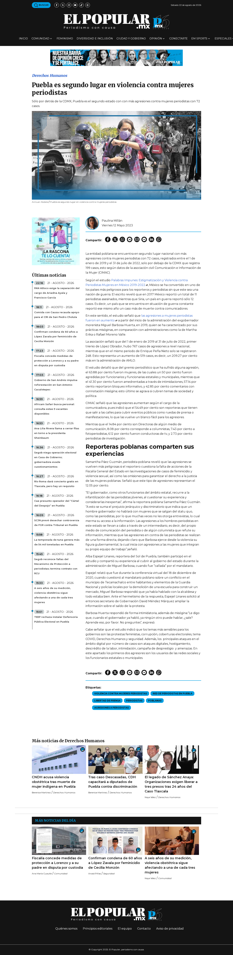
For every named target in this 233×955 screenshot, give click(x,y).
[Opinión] (116, 57)
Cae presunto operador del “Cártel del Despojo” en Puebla (56, 503)
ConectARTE (178, 38)
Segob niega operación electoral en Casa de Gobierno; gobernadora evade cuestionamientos (55, 459)
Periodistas (134, 700)
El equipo (125, 928)
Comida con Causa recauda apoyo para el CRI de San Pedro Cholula (56, 314)
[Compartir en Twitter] (115, 239)
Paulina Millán (112, 220)
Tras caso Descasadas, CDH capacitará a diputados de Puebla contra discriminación (112, 782)
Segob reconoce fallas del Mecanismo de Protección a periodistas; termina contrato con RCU (55, 566)
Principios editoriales (97, 928)
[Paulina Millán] (92, 223)
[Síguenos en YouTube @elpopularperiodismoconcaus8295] (75, 5)
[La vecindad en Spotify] (56, 241)
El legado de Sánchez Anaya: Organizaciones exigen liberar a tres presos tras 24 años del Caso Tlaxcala (171, 784)
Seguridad (108, 873)
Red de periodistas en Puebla (172, 693)
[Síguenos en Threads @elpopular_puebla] (87, 5)
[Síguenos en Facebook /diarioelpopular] (56, 5)
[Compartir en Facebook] (108, 239)
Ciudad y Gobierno (131, 38)
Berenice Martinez (41, 792)
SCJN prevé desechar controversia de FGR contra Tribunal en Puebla (56, 522)
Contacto (144, 928)
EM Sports (199, 38)
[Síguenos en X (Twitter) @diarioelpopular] (62, 5)
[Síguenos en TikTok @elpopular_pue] (81, 5)
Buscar (43, 5)
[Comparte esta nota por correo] (137, 239)
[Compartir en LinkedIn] (151, 239)
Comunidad (40, 38)
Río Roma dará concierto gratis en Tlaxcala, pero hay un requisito (56, 484)
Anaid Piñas (94, 873)
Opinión (155, 38)
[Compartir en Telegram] (130, 239)
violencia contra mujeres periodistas (120, 693)
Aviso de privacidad (170, 928)
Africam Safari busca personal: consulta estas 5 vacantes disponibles (54, 409)
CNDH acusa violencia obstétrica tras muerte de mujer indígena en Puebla (54, 782)
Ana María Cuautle (42, 873)
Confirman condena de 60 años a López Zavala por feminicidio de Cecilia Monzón (56, 336)
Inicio (23, 38)
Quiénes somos (66, 928)
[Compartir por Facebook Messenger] (144, 239)
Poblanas (154, 700)
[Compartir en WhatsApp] (122, 239)
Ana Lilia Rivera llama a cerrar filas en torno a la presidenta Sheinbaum (56, 433)
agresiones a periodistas (111, 707)
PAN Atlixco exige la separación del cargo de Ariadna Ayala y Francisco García (57, 293)
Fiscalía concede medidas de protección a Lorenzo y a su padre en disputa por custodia (56, 360)
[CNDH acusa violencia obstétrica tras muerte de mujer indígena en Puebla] (59, 759)
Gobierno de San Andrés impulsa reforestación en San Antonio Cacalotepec (55, 385)
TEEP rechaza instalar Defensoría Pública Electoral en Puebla (56, 619)
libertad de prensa (107, 700)
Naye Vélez (150, 797)
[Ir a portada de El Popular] (116, 21)
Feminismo (65, 38)
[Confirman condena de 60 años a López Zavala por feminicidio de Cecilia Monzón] (115, 841)
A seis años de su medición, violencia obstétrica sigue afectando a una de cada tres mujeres (53, 595)
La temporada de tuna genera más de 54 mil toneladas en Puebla (57, 542)
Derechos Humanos (49, 75)
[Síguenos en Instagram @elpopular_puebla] (69, 5)
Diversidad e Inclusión (95, 38)
